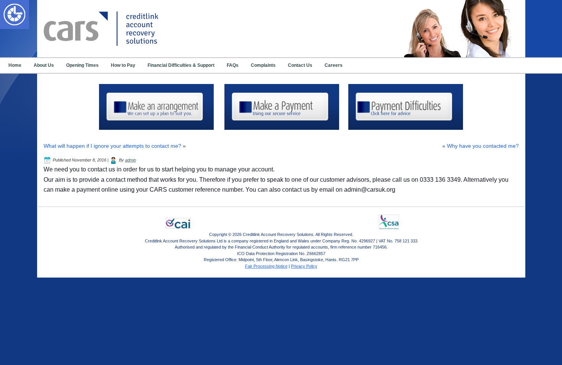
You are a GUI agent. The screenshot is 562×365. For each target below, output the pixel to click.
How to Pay (123, 65)
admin (130, 160)
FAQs (233, 65)
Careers (334, 65)
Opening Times (82, 65)
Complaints (263, 65)
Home (14, 65)
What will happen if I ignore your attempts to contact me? (112, 146)
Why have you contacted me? (483, 146)
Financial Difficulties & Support (181, 65)
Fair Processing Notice (266, 266)
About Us (44, 65)
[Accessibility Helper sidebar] (9, 9)
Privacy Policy (304, 266)
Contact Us (300, 65)
